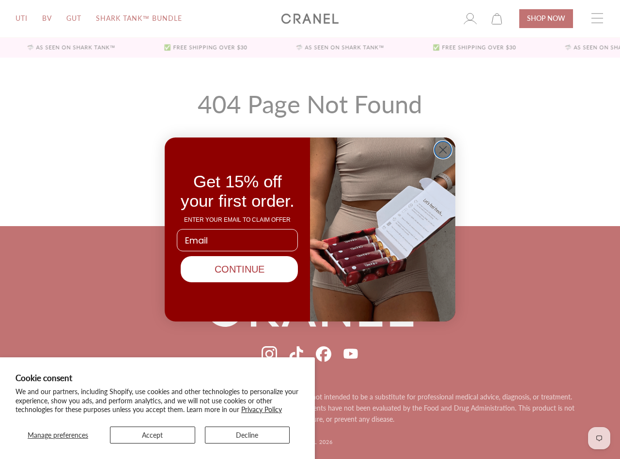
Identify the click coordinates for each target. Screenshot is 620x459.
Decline (247, 435)
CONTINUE (239, 269)
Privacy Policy (261, 409)
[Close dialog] (442, 149)
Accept (152, 435)
